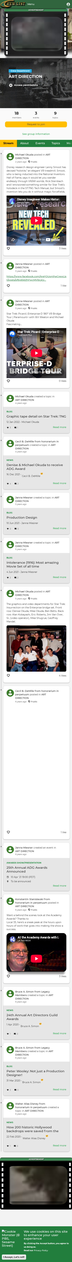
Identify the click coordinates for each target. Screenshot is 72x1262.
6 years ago (21, 701)
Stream (8, 143)
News (10, 460)
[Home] (13, 4)
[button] (68, 4)
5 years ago (21, 504)
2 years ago (21, 162)
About (24, 143)
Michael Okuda (24, 154)
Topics (56, 143)
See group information (36, 133)
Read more (59, 427)
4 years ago (21, 403)
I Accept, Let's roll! (14, 1257)
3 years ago (21, 271)
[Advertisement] (37, 33)
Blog (9, 411)
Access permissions (26, 84)
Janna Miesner (24, 263)
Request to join (36, 124)
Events (40, 143)
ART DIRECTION (24, 399)
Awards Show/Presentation (24, 863)
